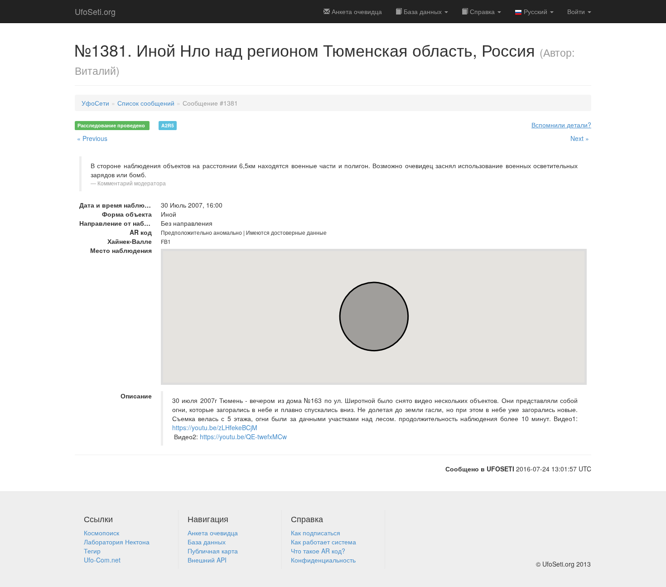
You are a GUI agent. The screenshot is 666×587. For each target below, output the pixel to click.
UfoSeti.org (95, 11)
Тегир (92, 550)
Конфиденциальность (323, 559)
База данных (423, 11)
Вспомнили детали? (561, 124)
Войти (577, 11)
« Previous (92, 138)
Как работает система (323, 541)
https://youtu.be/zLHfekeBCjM (214, 427)
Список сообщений (145, 102)
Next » (579, 138)
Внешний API (207, 559)
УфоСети (95, 102)
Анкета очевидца (213, 532)
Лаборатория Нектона (117, 541)
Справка (482, 11)
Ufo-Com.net (102, 559)
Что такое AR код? (318, 550)
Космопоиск (101, 532)
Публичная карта (213, 550)
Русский (535, 11)
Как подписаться (315, 532)
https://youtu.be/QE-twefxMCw (243, 436)
